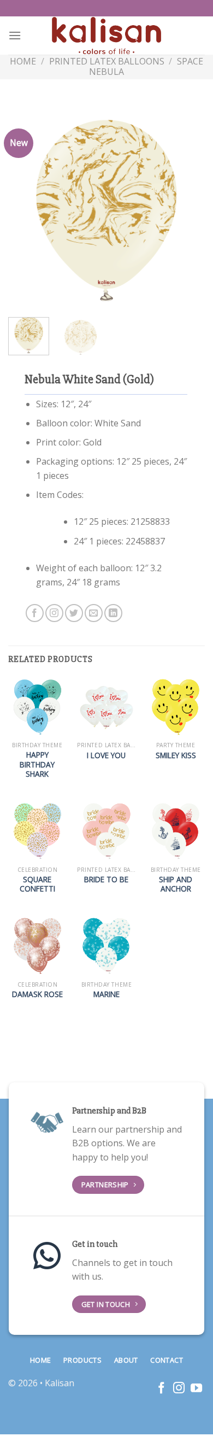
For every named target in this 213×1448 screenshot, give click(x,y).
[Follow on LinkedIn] (113, 613)
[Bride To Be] (106, 831)
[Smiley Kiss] (175, 707)
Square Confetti (37, 884)
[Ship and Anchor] (175, 831)
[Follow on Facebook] (35, 613)
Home (23, 61)
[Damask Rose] (37, 946)
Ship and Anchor (175, 884)
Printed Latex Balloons (106, 61)
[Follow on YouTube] (196, 1388)
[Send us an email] (94, 613)
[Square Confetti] (37, 831)
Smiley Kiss (176, 755)
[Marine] (106, 946)
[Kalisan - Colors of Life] (106, 36)
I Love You (106, 755)
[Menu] (14, 35)
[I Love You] (106, 707)
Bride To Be (106, 879)
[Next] (187, 210)
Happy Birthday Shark (37, 764)
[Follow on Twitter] (74, 613)
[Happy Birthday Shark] (37, 707)
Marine (106, 994)
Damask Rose (37, 994)
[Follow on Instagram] (54, 613)
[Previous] (26, 210)
